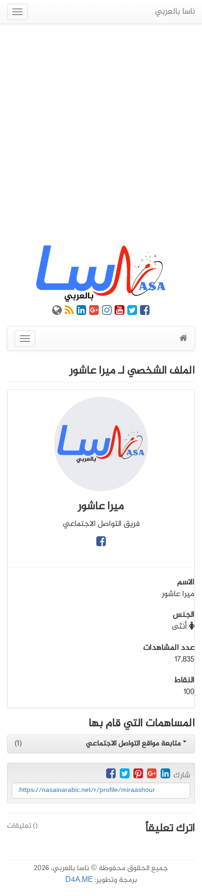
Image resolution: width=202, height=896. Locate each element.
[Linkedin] (81, 312)
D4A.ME (79, 880)
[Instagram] (107, 312)
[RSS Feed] (69, 312)
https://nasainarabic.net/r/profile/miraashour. (86, 790)
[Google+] (94, 312)
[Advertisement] (101, 134)
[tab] (101, 744)
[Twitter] (132, 312)
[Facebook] (145, 312)
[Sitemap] (57, 312)
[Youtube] (119, 312)
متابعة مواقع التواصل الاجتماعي (134, 743)
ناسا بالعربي (175, 12)
